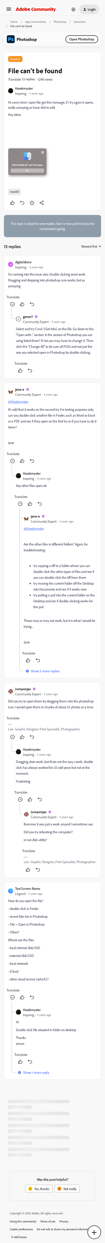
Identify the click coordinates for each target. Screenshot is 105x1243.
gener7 (28, 316)
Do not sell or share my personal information (64, 1229)
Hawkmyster (24, 88)
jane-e (19, 389)
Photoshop (60, 22)
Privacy (63, 1221)
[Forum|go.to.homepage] (36, 9)
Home (14, 22)
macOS (14, 191)
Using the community (23, 1221)
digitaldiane (23, 262)
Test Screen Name (27, 888)
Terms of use (47, 1221)
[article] (52, 283)
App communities (35, 22)
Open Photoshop (81, 39)
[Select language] (73, 9)
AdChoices (20, 1237)
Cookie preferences (21, 1229)
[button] (9, 11)
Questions (80, 22)
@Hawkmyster (18, 401)
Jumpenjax (23, 689)
